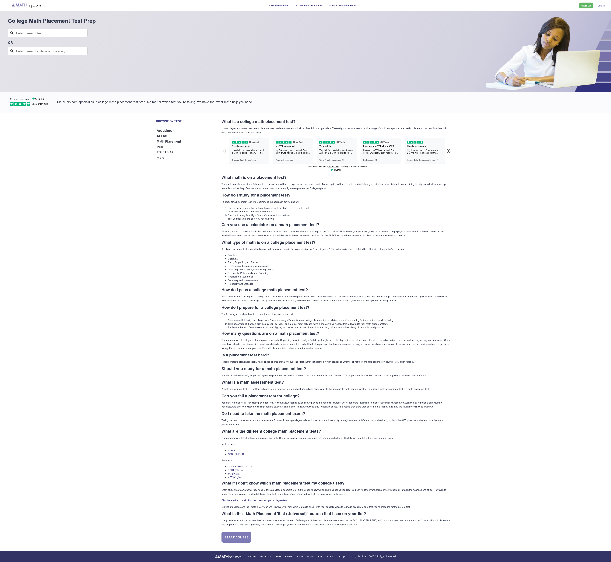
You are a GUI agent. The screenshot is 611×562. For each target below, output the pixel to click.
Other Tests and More (344, 5)
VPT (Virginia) (235, 477)
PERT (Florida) (235, 470)
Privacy (353, 556)
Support (310, 556)
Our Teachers (266, 556)
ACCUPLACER (236, 454)
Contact (299, 556)
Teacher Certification (310, 5)
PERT (161, 146)
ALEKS (162, 135)
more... (162, 157)
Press (278, 556)
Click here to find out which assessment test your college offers (254, 500)
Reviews (288, 556)
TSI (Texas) (234, 473)
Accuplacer (165, 130)
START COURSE (236, 537)
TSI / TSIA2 (165, 152)
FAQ (320, 556)
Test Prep (330, 556)
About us (252, 556)
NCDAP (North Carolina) (240, 466)
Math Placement (280, 5)
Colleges (342, 556)
